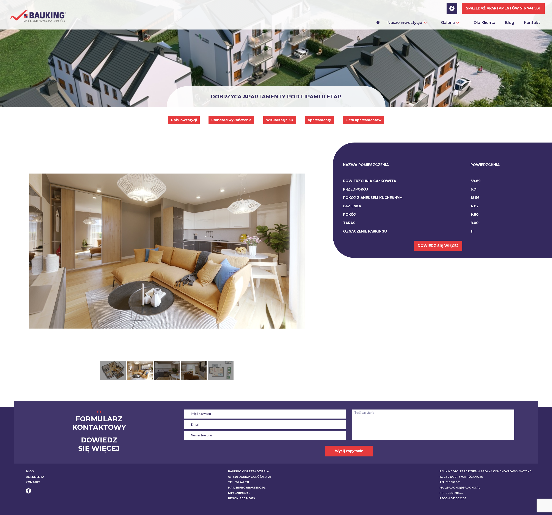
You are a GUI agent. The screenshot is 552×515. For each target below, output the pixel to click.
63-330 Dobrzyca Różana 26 (249, 476)
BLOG (30, 471)
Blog (509, 22)
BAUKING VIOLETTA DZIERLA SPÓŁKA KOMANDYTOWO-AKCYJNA (485, 471)
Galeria (448, 22)
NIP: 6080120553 (451, 493)
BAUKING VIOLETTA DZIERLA (248, 471)
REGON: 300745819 (241, 498)
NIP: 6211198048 (239, 493)
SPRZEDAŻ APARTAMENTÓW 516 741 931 (503, 8)
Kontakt (532, 22)
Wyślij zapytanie (349, 451)
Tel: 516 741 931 (238, 482)
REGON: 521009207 (452, 498)
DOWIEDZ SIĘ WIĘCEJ (438, 246)
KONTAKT (33, 482)
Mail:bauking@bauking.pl (459, 487)
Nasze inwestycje (405, 22)
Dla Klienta (484, 22)
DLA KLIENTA (35, 476)
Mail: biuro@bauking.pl (246, 487)
